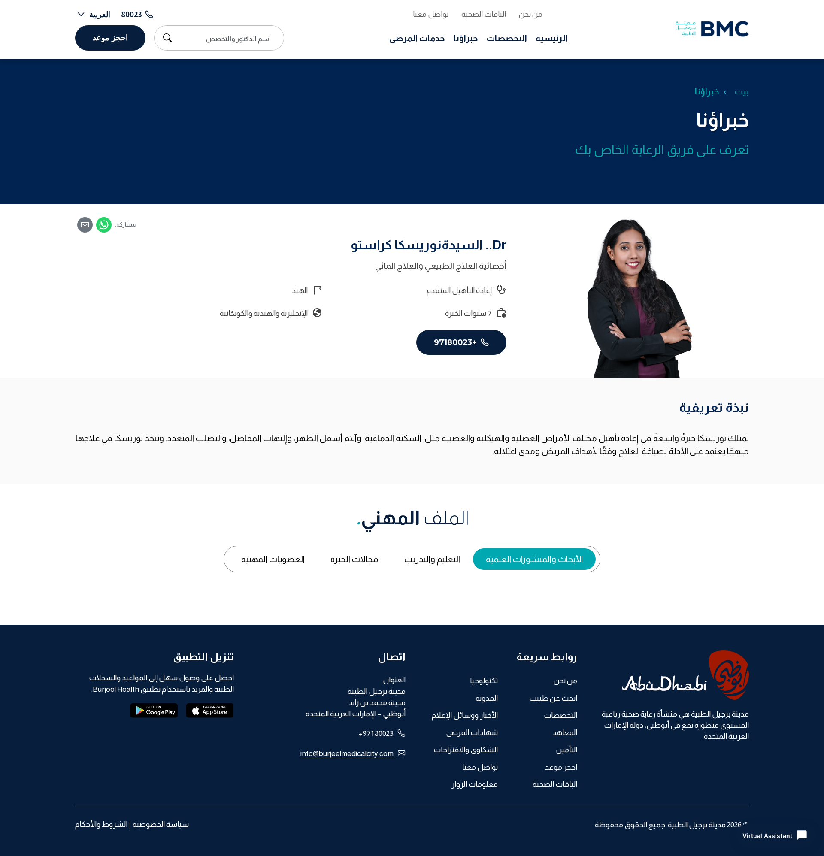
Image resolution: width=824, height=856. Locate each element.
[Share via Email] (85, 225)
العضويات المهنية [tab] (273, 559)
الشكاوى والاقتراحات (465, 749)
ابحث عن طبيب (553, 698)
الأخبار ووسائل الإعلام (465, 715)
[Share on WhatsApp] (104, 225)
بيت (742, 91)
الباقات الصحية (483, 14)
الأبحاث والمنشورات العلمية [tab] (534, 559)
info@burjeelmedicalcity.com (347, 753)
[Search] (165, 38)
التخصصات (507, 38)
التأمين (566, 749)
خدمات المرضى (417, 38)
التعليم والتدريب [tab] (432, 559)
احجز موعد (110, 37)
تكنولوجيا (484, 680)
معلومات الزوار (474, 784)
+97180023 (456, 342)
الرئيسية (552, 38)
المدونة (487, 698)
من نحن (530, 14)
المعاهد (564, 732)
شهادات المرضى (472, 732)
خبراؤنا (466, 38)
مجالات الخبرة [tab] (354, 559)
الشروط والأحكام (101, 825)
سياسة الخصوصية (161, 825)
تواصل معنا (430, 14)
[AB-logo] (669, 675)
